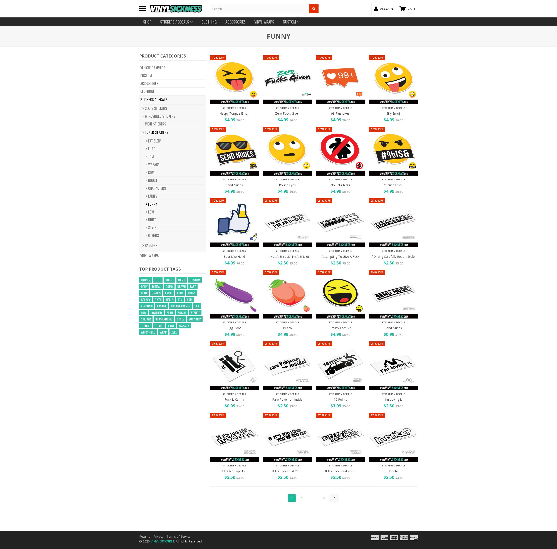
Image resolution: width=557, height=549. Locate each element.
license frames (180, 306)
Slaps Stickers (156, 108)
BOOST (152, 180)
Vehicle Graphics (152, 67)
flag (144, 293)
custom (195, 280)
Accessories (149, 83)
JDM (151, 156)
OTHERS (153, 235)
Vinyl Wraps (149, 255)
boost (169, 280)
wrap (163, 332)
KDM (151, 172)
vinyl (171, 325)
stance (195, 312)
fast (193, 286)
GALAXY (145, 299)
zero (174, 332)
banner (145, 280)
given (158, 299)
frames (156, 293)
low (143, 312)
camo (181, 280)
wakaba (184, 325)
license (161, 306)
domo (169, 286)
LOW (151, 212)
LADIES (152, 196)
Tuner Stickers (156, 132)
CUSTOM (146, 75)
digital (156, 286)
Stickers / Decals (153, 99)
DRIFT (152, 219)
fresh (169, 293)
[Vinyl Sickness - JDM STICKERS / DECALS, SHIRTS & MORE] (176, 8)
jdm (180, 299)
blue (158, 280)
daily (144, 286)
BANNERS (151, 245)
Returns (144, 536)
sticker (146, 319)
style (180, 319)
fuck (180, 293)
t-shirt (146, 325)
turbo (159, 325)
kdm (189, 299)
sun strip (195, 319)
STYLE (152, 227)
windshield (148, 332)
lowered (156, 312)
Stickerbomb (163, 319)
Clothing (147, 91)
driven (181, 286)
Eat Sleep (154, 141)
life (197, 306)
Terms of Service (179, 536)
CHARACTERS (157, 188)
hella (169, 299)
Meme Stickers (155, 124)
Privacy (158, 536)
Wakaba (153, 164)
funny (192, 293)
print (169, 312)
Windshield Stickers (160, 116)
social (182, 312)
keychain (147, 306)
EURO (151, 148)
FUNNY (152, 204)
